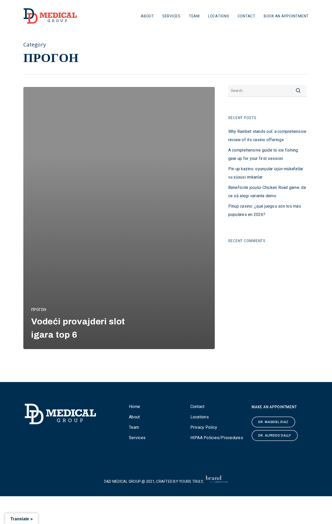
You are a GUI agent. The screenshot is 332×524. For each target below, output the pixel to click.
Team (194, 16)
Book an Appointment (286, 16)
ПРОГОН (38, 310)
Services (171, 16)
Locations (218, 16)
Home (134, 406)
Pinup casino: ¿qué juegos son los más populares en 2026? (264, 210)
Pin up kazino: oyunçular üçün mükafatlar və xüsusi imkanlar (265, 173)
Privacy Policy (203, 427)
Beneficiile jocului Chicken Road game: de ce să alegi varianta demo (267, 191)
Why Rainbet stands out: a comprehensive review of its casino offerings (267, 135)
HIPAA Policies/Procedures (216, 437)
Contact (246, 16)
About (147, 16)
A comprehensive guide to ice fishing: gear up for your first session (263, 154)
